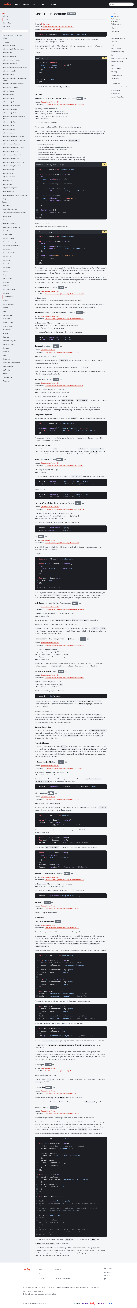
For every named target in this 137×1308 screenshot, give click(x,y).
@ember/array (8, 52)
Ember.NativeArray (9, 242)
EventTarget (7, 278)
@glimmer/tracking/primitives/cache (15, 195)
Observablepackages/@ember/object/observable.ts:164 (64, 678)
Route (5, 355)
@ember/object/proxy (10, 122)
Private (115, 21)
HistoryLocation (8, 304)
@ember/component (10, 63)
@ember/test (7, 180)
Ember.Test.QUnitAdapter (12, 253)
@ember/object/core (10, 102)
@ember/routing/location (11, 144)
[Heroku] (85, 1304)
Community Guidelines (62, 1278)
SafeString (6, 370)
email (52, 1287)
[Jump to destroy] (61, 346)
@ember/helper (8, 95)
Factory (6, 286)
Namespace (7, 319)
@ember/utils (7, 184)
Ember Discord (94, 1287)
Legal (56, 1274)
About (53, 4)
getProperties (116, 48)
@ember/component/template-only (15, 67)
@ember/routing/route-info (12, 155)
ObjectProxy (7, 326)
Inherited (116, 16)
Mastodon (110, 1279)
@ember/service (8, 173)
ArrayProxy (7, 216)
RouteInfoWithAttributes (11, 363)
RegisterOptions (8, 344)
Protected (116, 19)
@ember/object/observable (12, 113)
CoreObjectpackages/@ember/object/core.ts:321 (62, 543)
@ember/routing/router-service (13, 162)
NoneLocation (8, 322)
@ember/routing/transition (12, 166)
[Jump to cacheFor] (66, 287)
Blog (34, 4)
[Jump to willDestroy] (52, 902)
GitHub (109, 1272)
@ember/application (10, 45)
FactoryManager (9, 289)
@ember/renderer (9, 129)
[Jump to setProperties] (66, 762)
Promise (6, 337)
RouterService (8, 366)
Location (6, 308)
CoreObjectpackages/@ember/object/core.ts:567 (62, 908)
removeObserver (117, 62)
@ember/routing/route (10, 151)
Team (41, 1269)
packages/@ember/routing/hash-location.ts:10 (58, 26)
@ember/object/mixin (10, 109)
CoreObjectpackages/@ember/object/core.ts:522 (62, 1093)
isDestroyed (115, 90)
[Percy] (101, 1304)
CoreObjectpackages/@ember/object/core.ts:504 (62, 1071)
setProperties (116, 68)
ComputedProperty (9, 224)
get (112, 45)
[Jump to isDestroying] (54, 1087)
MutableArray (7, 315)
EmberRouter (7, 267)
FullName (6, 293)
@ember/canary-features (11, 60)
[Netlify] (77, 1304)
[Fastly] (93, 1304)
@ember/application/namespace (14, 49)
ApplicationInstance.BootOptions (14, 213)
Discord (109, 1275)
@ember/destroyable (10, 87)
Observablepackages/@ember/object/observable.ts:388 (64, 880)
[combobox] (15, 31)
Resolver (6, 352)
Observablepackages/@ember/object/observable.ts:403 (64, 294)
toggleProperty (116, 75)
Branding (42, 1278)
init (112, 55)
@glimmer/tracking (9, 191)
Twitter (109, 1269)
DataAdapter (7, 234)
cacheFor (114, 35)
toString (114, 72)
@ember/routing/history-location (14, 140)
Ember (6, 19)
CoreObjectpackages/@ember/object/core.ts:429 (62, 1113)
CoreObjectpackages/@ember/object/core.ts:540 (62, 352)
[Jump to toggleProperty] (72, 873)
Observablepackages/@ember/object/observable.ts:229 (64, 609)
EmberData (7, 23)
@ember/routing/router (11, 158)
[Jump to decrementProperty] (84, 312)
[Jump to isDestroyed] (53, 1064)
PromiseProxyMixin (10, 341)
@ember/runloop (9, 169)
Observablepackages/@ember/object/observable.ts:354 (64, 509)
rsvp (4, 199)
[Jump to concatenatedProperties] (63, 921)
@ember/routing (8, 133)
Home (4, 13)
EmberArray (7, 256)
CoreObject (7, 231)
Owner (5, 333)
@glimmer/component (10, 188)
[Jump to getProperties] (65, 459)
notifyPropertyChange (119, 58)
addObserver (115, 31)
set (112, 65)
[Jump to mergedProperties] (58, 1107)
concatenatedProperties (119, 87)
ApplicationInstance (10, 209)
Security (41, 1274)
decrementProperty (118, 38)
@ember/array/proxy (10, 56)
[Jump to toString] (56, 793)
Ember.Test (7, 249)
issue (63, 1287)
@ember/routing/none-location (13, 147)
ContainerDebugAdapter (11, 227)
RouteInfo (6, 359)
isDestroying (115, 94)
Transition (6, 381)
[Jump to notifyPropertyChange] (80, 603)
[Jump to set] (66, 671)
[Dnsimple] (109, 1304)
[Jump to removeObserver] (88, 639)
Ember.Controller (9, 238)
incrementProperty (117, 52)
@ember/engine (8, 91)
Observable (7, 330)
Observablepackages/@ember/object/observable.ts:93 (64, 386)
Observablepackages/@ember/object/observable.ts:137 (64, 465)
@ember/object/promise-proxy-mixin (14, 117)
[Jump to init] (46, 536)
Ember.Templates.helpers (11, 245)
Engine (5, 271)
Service (5, 374)
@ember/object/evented (11, 106)
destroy (114, 42)
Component (7, 220)
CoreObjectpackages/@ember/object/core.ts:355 (62, 928)
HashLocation (8, 297)
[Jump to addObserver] (85, 98)
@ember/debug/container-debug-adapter (14, 79)
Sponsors (58, 1269)
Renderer (6, 348)
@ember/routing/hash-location (13, 136)
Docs (16, 4)
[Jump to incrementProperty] (83, 503)
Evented (6, 282)
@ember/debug (8, 74)
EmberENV (7, 260)
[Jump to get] (61, 379)
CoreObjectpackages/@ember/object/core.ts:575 (62, 799)
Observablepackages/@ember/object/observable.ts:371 (64, 319)
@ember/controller (9, 71)
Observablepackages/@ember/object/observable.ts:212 (64, 768)
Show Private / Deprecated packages (12, 37)
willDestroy (115, 78)
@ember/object (8, 98)
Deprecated (117, 24)
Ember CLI (7, 27)
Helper (5, 300)
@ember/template (9, 177)
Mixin (5, 311)
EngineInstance (8, 275)
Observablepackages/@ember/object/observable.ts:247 (64, 104)
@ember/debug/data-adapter (13, 84)
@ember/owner (8, 125)
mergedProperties (117, 97)
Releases (25, 4)
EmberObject (7, 264)
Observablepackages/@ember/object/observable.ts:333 (64, 645)
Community (43, 4)
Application (7, 205)
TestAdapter (7, 377)
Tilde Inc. (40, 1291)
